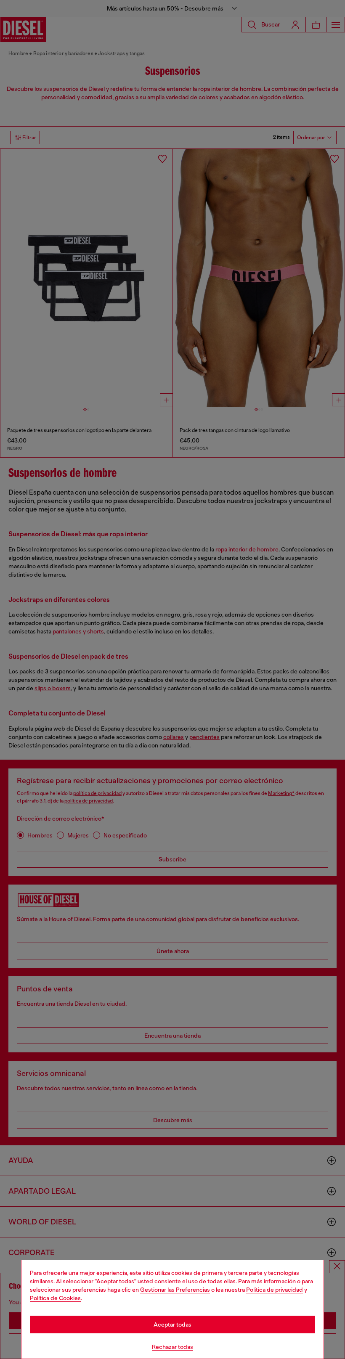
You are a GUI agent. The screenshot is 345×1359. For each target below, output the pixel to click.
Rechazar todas (172, 1346)
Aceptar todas (172, 1324)
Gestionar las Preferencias (175, 1289)
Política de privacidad (274, 1289)
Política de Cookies (55, 1298)
